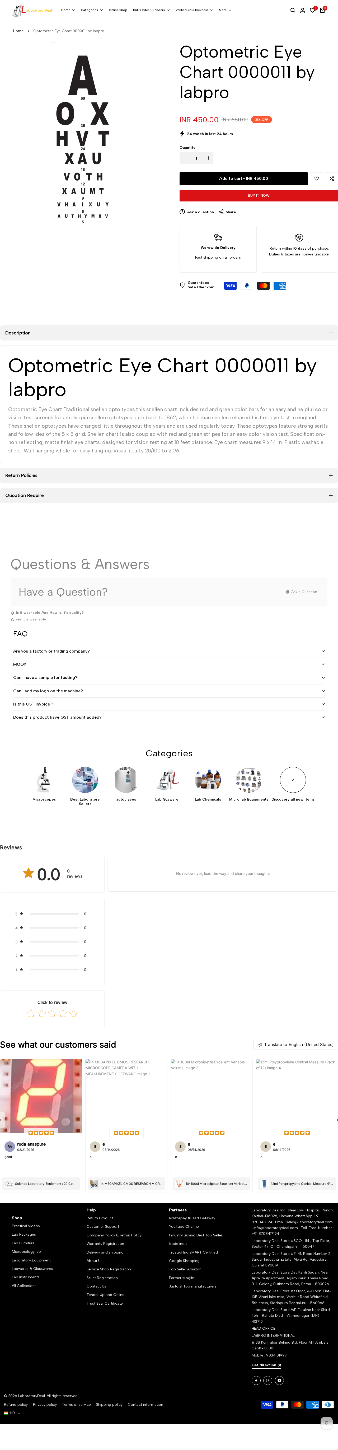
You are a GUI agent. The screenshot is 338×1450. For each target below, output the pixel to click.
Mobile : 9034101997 (269, 1355)
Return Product (100, 1218)
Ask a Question (303, 592)
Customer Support (103, 1226)
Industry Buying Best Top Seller (195, 1235)
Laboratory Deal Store (271, 1272)
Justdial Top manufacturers (193, 1286)
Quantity (187, 147)
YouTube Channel (184, 1226)
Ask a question (200, 212)
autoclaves (126, 799)
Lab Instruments (26, 1277)
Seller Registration (102, 1278)
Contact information (145, 1404)
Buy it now (259, 195)
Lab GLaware (167, 799)
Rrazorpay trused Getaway (192, 1218)
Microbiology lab (26, 1251)
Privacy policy (45, 1404)
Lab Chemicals (208, 799)
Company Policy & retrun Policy (114, 1235)
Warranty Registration (105, 1243)
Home (18, 31)
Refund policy (16, 1404)
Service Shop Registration (109, 1269)
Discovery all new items (292, 799)
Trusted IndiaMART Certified (193, 1252)
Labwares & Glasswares (32, 1268)
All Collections (24, 1286)
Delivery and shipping (105, 1252)
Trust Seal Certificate (105, 1303)
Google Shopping (184, 1261)
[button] (316, 178)
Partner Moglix (181, 1278)
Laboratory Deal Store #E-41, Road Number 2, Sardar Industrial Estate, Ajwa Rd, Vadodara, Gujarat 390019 (291, 1259)
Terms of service (76, 1404)
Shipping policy (109, 1404)
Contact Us (96, 1286)
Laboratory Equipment (31, 1260)
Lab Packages (24, 1234)
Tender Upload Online (105, 1295)
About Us (94, 1261)
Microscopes (44, 799)
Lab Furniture (23, 1243)
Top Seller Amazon (185, 1269)
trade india (178, 1243)
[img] (41, 1133)
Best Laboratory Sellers (85, 801)
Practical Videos (26, 1226)
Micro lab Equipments (248, 799)
